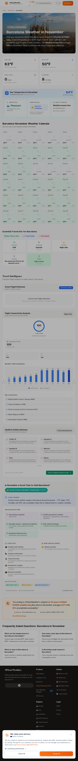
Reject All (21, 754)
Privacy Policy (21, 745)
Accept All (56, 754)
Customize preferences (15, 748)
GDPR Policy (34, 745)
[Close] (71, 734)
